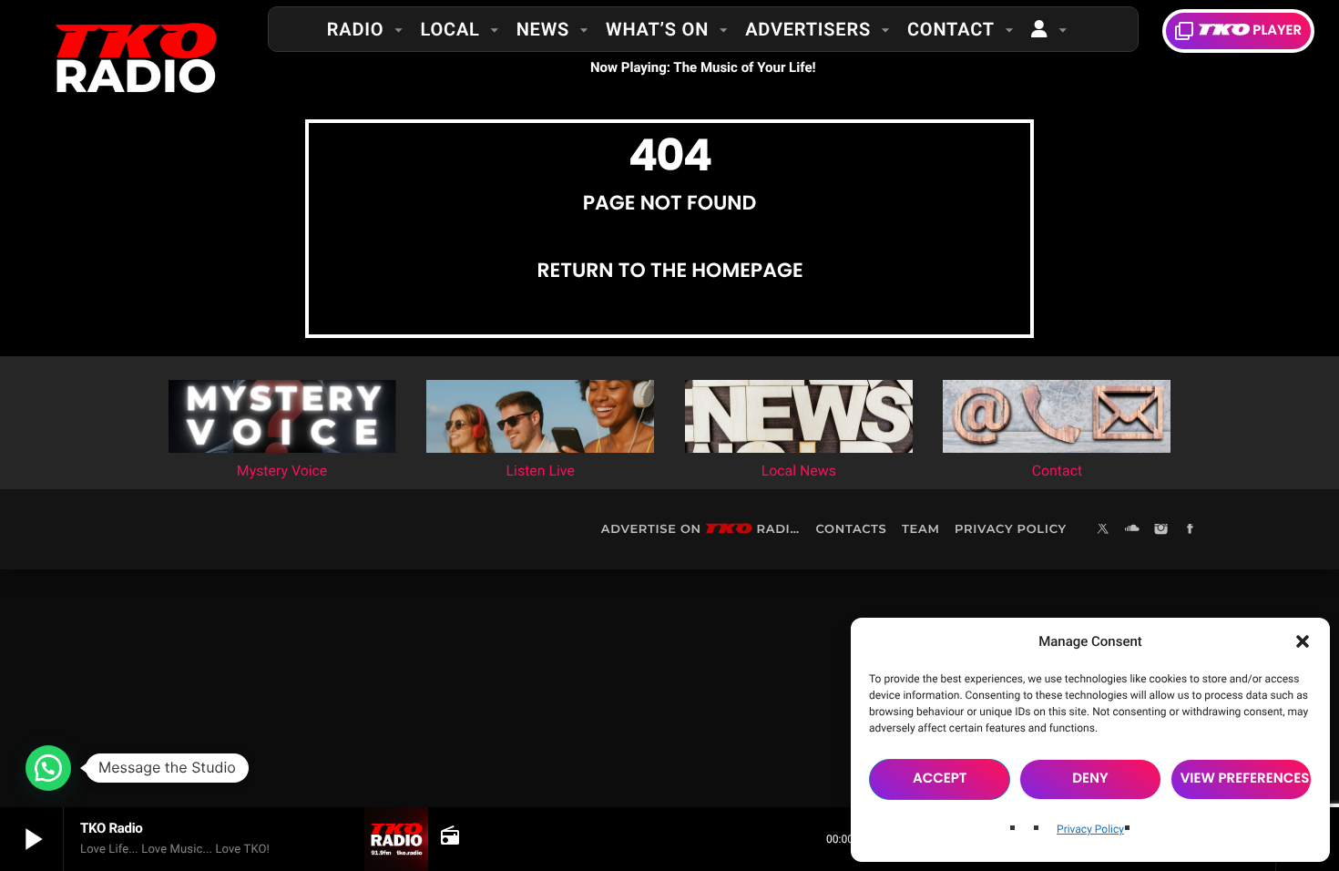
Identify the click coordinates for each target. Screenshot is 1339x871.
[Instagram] (1161, 530)
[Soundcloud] (1132, 530)
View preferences (1245, 778)
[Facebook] (1190, 530)
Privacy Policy (1090, 829)
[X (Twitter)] (1103, 530)
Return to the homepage (669, 270)
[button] (1302, 641)
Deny (1090, 778)
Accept (940, 778)
